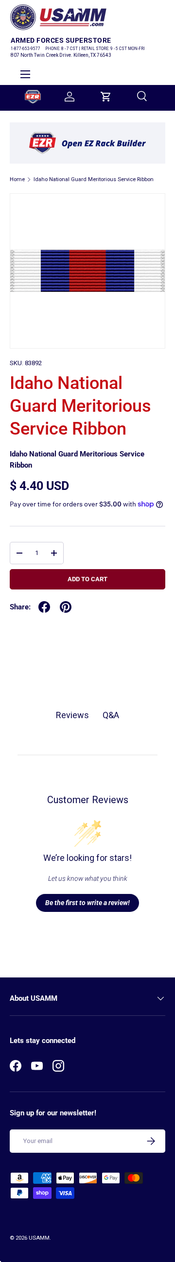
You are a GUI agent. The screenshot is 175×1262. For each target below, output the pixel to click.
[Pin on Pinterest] (65, 607)
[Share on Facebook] (44, 607)
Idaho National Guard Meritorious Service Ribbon (94, 179)
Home (17, 179)
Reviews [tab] (72, 715)
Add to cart (87, 579)
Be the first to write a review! (87, 903)
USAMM (39, 1238)
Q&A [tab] (111, 715)
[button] (106, 96)
